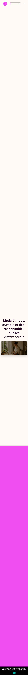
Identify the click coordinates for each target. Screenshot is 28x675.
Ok (14, 673)
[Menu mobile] (24, 4)
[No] (26, 670)
